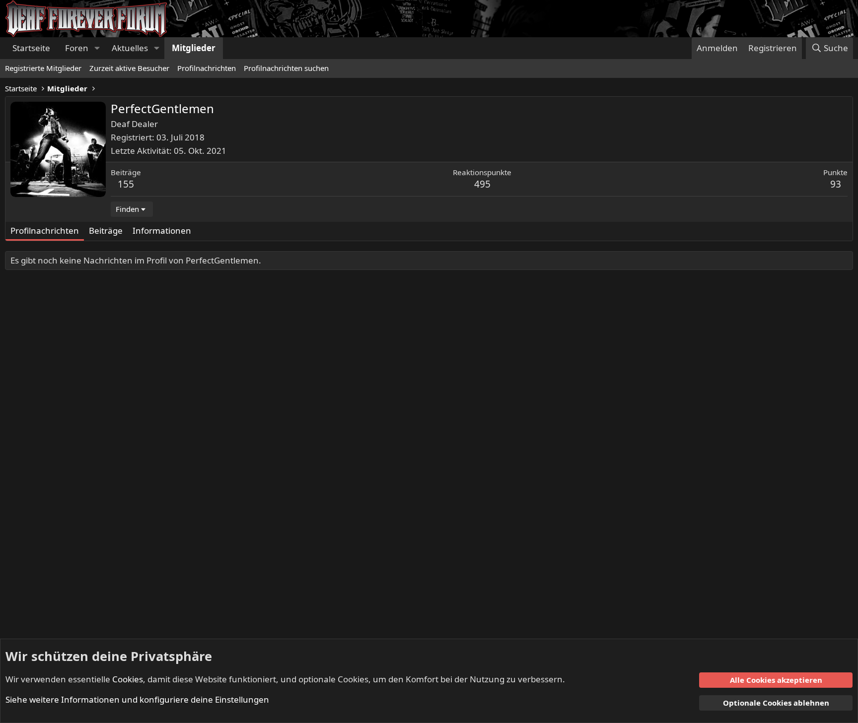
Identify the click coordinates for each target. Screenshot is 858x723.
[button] (96, 48)
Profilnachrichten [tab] (44, 230)
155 (126, 184)
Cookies (127, 679)
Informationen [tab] (162, 230)
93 (835, 184)
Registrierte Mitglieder (43, 68)
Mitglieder (193, 48)
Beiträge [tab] (106, 230)
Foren (76, 48)
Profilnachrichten (206, 68)
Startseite (31, 48)
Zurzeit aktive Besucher (129, 68)
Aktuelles (130, 48)
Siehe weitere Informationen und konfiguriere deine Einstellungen (137, 699)
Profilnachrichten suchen (286, 68)
